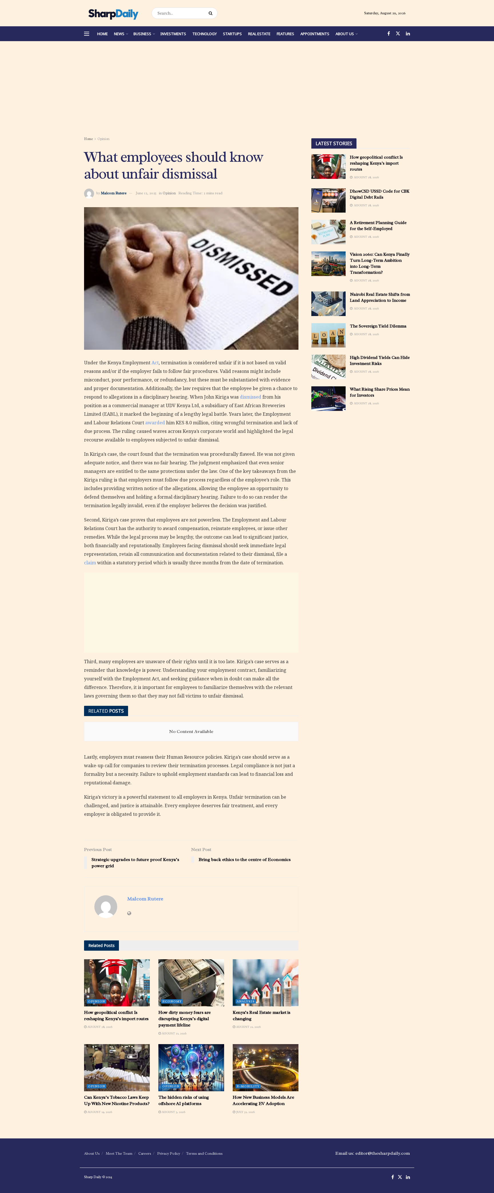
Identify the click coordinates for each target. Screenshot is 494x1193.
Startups (232, 33)
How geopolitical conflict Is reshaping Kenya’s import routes (376, 163)
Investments (173, 33)
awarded (155, 422)
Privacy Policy (168, 1153)
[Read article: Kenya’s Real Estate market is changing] (265, 982)
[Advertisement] (247, 90)
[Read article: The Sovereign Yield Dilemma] (328, 335)
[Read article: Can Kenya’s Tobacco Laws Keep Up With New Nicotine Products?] (117, 1067)
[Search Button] (212, 13)
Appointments (314, 33)
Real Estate (259, 33)
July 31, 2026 (245, 1112)
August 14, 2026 (99, 1112)
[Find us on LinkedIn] (408, 33)
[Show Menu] (86, 34)
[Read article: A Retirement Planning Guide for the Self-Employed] (328, 232)
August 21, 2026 (173, 1033)
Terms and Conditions (204, 1153)
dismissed (250, 397)
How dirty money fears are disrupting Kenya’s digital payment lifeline (184, 1019)
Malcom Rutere (114, 193)
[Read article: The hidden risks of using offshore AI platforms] (191, 1067)
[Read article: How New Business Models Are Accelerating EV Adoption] (265, 1067)
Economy (172, 1001)
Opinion (103, 139)
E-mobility (248, 1086)
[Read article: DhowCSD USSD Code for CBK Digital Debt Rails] (328, 200)
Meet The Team (119, 1153)
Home (102, 33)
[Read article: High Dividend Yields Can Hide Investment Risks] (328, 367)
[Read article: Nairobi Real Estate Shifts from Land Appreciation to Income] (328, 303)
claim (90, 562)
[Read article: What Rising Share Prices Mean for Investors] (328, 398)
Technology (204, 33)
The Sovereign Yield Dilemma (378, 326)
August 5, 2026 (173, 1112)
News (119, 33)
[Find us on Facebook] (388, 33)
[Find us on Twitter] (398, 33)
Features (285, 33)
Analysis (246, 1001)
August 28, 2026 (99, 1027)
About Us (345, 33)
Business (142, 33)
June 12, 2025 (146, 193)
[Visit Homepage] (113, 13)
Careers (144, 1153)
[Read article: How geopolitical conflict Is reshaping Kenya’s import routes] (117, 982)
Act (155, 362)
